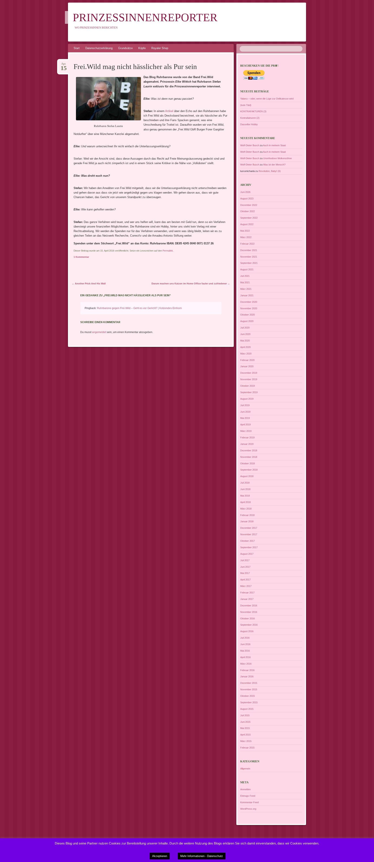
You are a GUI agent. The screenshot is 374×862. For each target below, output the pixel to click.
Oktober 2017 (247, 541)
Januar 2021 (246, 295)
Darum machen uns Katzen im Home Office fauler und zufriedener (191, 283)
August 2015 (246, 709)
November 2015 (248, 689)
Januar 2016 (246, 676)
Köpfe (142, 48)
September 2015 (249, 702)
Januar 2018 (246, 521)
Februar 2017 (247, 592)
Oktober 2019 (247, 386)
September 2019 (249, 392)
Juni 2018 (245, 489)
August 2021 (246, 269)
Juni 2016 (245, 644)
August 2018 (246, 476)
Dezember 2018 (248, 450)
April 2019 (245, 424)
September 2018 (249, 469)
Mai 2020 (245, 340)
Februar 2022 (247, 243)
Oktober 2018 (247, 463)
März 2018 (245, 508)
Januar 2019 (246, 444)
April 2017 (245, 579)
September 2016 (249, 624)
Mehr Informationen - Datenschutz (201, 856)
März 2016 (245, 663)
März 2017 (245, 586)
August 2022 (246, 224)
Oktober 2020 (247, 314)
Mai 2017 (245, 573)
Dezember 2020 (248, 302)
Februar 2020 (247, 360)
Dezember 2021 (248, 250)
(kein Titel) (245, 105)
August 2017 (246, 554)
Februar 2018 (247, 515)
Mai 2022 (245, 230)
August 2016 (246, 631)
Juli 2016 (245, 637)
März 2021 (245, 289)
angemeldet (99, 332)
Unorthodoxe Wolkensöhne (277, 158)
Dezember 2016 (248, 605)
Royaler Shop (159, 48)
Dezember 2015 (248, 683)
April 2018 (245, 502)
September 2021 (249, 263)
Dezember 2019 (248, 373)
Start (77, 48)
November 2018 (248, 457)
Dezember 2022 (248, 205)
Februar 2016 (247, 670)
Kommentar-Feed (249, 802)
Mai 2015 (245, 728)
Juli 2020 (245, 327)
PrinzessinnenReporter (145, 17)
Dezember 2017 (248, 528)
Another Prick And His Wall (89, 283)
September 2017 (249, 547)
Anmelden (245, 789)
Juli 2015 (245, 715)
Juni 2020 (245, 334)
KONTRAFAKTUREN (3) (253, 111)
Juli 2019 (245, 405)
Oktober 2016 (247, 618)
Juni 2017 (245, 567)
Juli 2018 (245, 482)
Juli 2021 (245, 276)
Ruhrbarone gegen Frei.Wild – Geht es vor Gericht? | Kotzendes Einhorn (139, 308)
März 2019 (245, 431)
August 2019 (246, 398)
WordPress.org (248, 809)
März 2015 (245, 741)
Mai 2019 (245, 418)
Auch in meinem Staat (274, 145)
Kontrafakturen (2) (250, 118)
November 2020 (248, 308)
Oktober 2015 (247, 696)
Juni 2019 (245, 411)
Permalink (168, 250)
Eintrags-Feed (247, 796)
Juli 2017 (245, 560)
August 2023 (246, 198)
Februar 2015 (247, 747)
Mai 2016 (245, 650)
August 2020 (246, 321)
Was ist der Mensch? (274, 164)
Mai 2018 (245, 495)
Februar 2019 (247, 437)
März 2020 (245, 353)
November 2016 (248, 612)
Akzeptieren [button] (159, 856)
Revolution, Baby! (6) (270, 171)
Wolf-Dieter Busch (249, 145)
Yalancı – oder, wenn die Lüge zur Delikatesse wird (266, 98)
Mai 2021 (245, 282)
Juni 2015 (245, 722)
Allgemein (245, 768)
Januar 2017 (246, 599)
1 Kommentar (81, 257)
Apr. (64, 65)
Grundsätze (125, 48)
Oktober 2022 (247, 211)
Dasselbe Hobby (249, 124)
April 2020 (245, 347)
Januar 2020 (246, 366)
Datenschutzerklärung (99, 48)
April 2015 (245, 734)
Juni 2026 (245, 192)
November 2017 (248, 534)
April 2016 (245, 657)
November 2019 (248, 379)
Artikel (168, 111)
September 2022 (249, 217)
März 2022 (245, 237)
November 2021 (248, 256)
